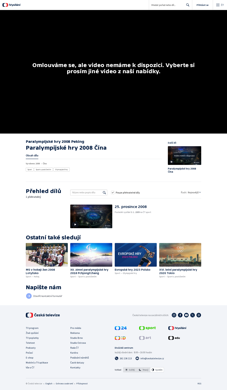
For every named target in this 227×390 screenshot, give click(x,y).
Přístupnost (82, 383)
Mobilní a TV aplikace (37, 362)
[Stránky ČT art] (145, 338)
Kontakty (75, 367)
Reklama (75, 332)
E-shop (29, 357)
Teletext (30, 342)
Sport (29, 169)
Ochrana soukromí (64, 383)
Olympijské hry (61, 169)
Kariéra (74, 352)
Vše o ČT (30, 367)
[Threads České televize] (198, 315)
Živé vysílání (32, 332)
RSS (199, 383)
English (49, 383)
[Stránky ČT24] (121, 329)
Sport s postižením (43, 169)
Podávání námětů (79, 357)
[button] (184, 156)
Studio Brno (76, 337)
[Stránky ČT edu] (174, 338)
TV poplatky (32, 337)
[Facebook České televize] (180, 315)
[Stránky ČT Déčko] (120, 338)
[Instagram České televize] (174, 315)
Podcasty (31, 347)
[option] (130, 369)
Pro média (75, 327)
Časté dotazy (77, 362)
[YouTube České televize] (186, 315)
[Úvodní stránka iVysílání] (14, 5)
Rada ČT (74, 347)
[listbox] (143, 369)
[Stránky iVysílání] (177, 329)
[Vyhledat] (104, 192)
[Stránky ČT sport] (147, 329)
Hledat (187, 5)
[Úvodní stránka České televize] (43, 315)
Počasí (29, 352)
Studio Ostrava (78, 342)
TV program (32, 327)
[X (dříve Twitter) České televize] (192, 315)
